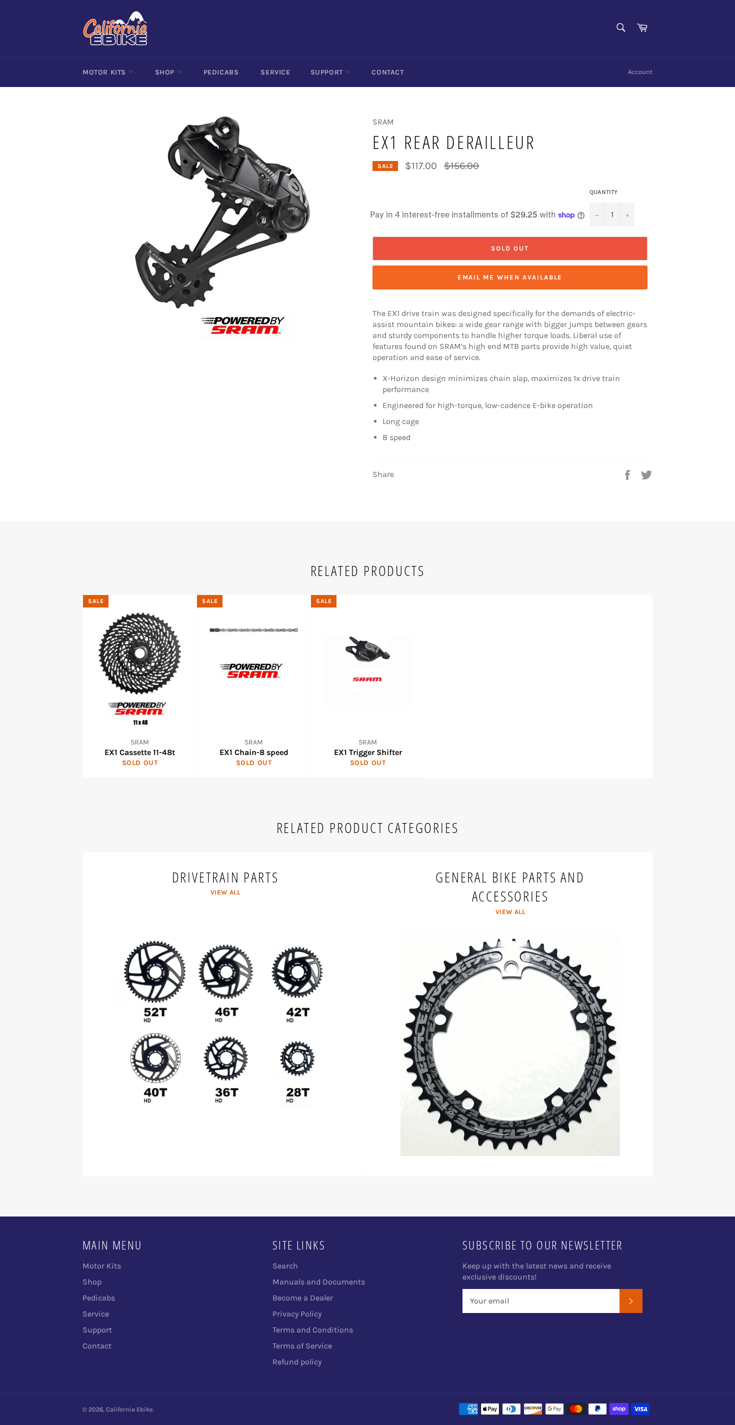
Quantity (604, 192)
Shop (166, 72)
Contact (388, 72)
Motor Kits (105, 72)
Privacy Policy (297, 1313)
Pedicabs (221, 72)
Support (328, 72)
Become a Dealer (302, 1297)
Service (275, 72)
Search (285, 1265)
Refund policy (297, 1361)
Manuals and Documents (318, 1281)
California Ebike (129, 1409)
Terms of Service (302, 1345)
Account (640, 72)
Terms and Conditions (312, 1329)
